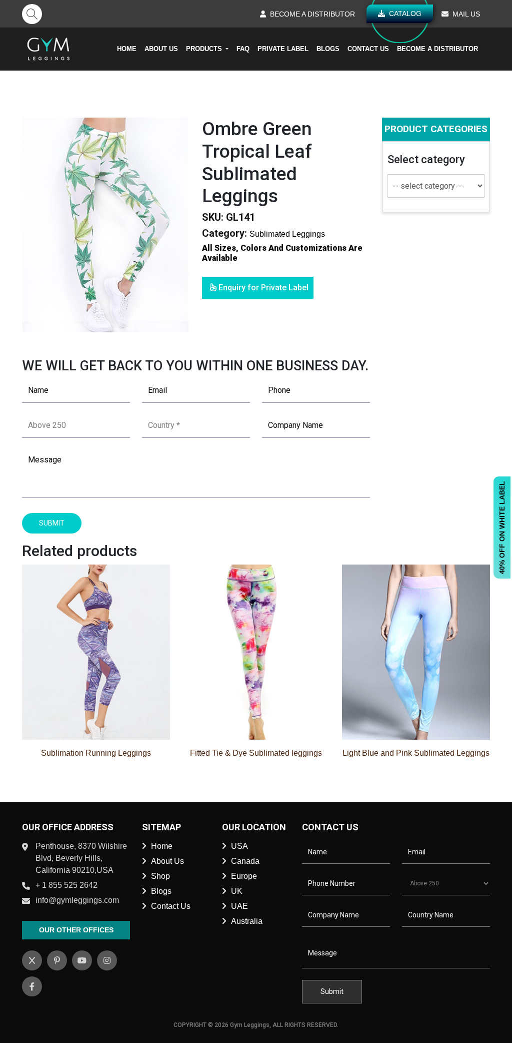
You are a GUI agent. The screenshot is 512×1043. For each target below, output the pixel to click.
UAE (239, 906)
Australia (246, 921)
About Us (161, 49)
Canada (245, 861)
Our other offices (76, 930)
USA (239, 846)
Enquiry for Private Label (262, 287)
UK (236, 891)
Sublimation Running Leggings (96, 753)
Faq (243, 49)
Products (205, 49)
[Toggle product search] (32, 14)
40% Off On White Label (502, 527)
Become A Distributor (437, 49)
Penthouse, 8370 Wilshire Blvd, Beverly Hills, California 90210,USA (81, 858)
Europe (244, 876)
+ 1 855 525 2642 (67, 885)
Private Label (283, 49)
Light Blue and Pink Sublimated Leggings (416, 753)
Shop (160, 876)
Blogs (328, 49)
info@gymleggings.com (77, 900)
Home (126, 49)
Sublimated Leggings (287, 234)
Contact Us (368, 49)
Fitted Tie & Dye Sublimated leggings (256, 753)
